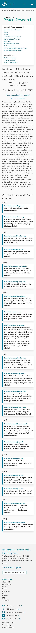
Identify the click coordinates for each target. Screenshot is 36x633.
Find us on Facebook (10, 62)
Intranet (4, 596)
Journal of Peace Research (12, 30)
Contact (4, 593)
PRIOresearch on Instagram (15, 612)
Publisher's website (10, 58)
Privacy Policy (6, 625)
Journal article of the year (12, 39)
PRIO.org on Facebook (13, 606)
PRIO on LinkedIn (11, 615)
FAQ (3, 598)
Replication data (9, 46)
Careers (4, 586)
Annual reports (7, 584)
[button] (32, 4)
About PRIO (6, 582)
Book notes (7, 41)
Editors (6, 34)
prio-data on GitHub (12, 619)
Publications (12, 10)
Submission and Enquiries (12, 37)
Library (4, 589)
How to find (6, 591)
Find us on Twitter (10, 60)
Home (4, 10)
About (6, 32)
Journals (21, 10)
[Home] (8, 4)
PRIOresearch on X (12, 609)
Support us (6, 600)
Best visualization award (11, 44)
